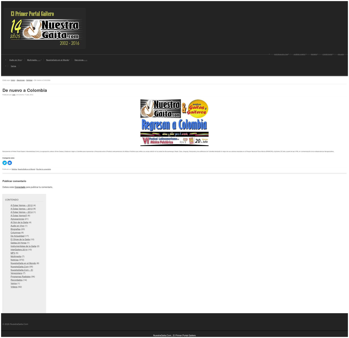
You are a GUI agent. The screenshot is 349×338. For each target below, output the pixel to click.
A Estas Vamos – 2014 (22, 212)
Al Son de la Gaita (19, 222)
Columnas (16, 232)
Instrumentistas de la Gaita (23, 246)
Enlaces (341, 54)
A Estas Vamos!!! (19, 215)
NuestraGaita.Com (281, 54)
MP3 (13, 252)
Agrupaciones (17, 218)
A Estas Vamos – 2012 (22, 205)
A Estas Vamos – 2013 (22, 208)
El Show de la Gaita (20, 239)
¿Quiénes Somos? (299, 54)
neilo (13, 94)
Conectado (20, 187)
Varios (13, 66)
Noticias (29, 80)
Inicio (13, 80)
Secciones (81, 60)
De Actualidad (17, 235)
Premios (314, 54)
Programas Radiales (21, 276)
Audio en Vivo (15, 60)
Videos (14, 286)
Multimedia (33, 60)
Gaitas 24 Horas (18, 242)
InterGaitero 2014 (19, 249)
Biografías (15, 229)
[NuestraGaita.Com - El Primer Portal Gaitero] (45, 47)
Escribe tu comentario (43, 169)
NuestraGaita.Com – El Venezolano (22, 271)
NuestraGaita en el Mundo (57, 60)
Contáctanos (327, 54)
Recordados (16, 279)
